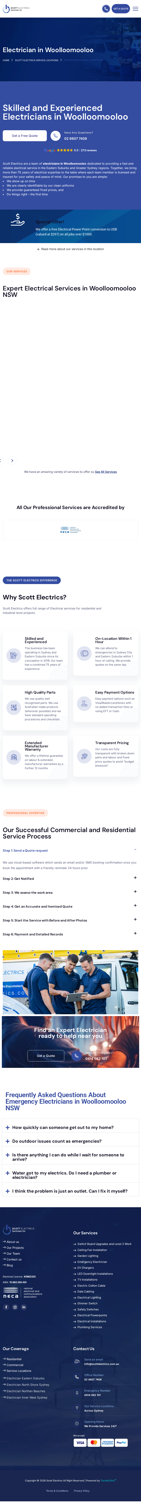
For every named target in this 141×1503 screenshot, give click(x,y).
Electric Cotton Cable (91, 1285)
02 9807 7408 (75, 138)
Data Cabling (85, 1291)
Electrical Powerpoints (92, 1315)
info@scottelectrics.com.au (101, 1363)
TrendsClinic (108, 1480)
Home (6, 60)
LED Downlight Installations (95, 1273)
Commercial (14, 1365)
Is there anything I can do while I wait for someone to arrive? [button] (68, 1157)
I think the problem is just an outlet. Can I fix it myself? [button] (70, 1191)
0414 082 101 (96, 1059)
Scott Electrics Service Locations (36, 60)
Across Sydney (93, 1410)
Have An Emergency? (99, 1052)
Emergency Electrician (92, 1262)
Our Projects (15, 1247)
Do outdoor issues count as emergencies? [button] (57, 1141)
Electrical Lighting (89, 1297)
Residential (13, 1359)
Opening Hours (94, 1421)
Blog (9, 1265)
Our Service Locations (99, 1406)
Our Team (13, 1253)
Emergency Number (97, 1390)
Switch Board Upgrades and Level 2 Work (104, 1244)
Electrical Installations (91, 1321)
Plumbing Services (89, 1327)
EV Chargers (85, 1267)
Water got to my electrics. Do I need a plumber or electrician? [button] (64, 1175)
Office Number (94, 1375)
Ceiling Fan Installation (92, 1250)
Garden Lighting (87, 1256)
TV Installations (87, 1279)
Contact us (13, 1259)
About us (12, 1242)
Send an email (93, 1359)
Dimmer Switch (87, 1303)
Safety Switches (88, 1309)
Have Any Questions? (78, 132)
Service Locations (18, 1371)
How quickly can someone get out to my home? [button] (63, 1127)
